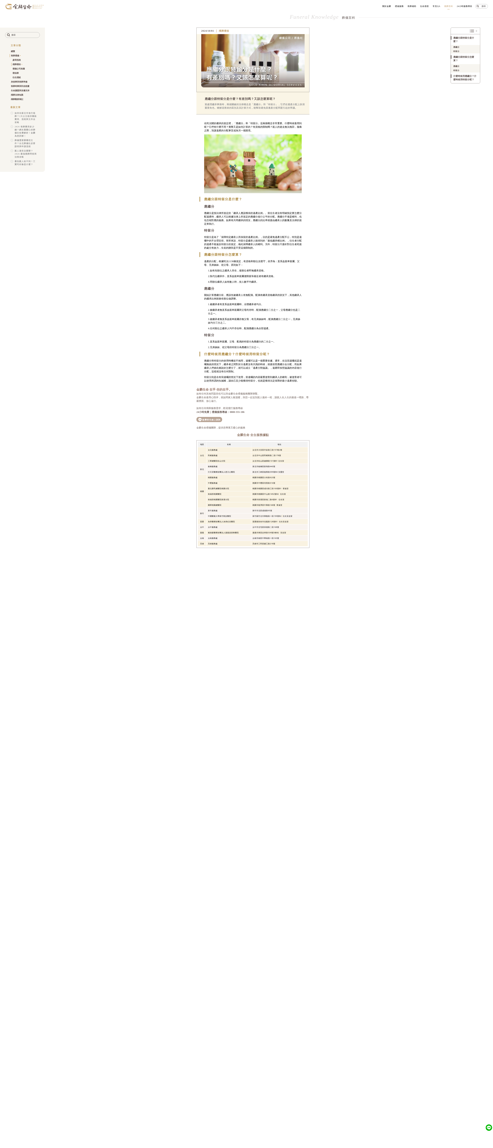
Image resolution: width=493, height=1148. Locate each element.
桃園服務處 (213, 477)
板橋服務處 (213, 466)
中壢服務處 (213, 483)
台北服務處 (213, 450)
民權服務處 (213, 455)
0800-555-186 (237, 412)
